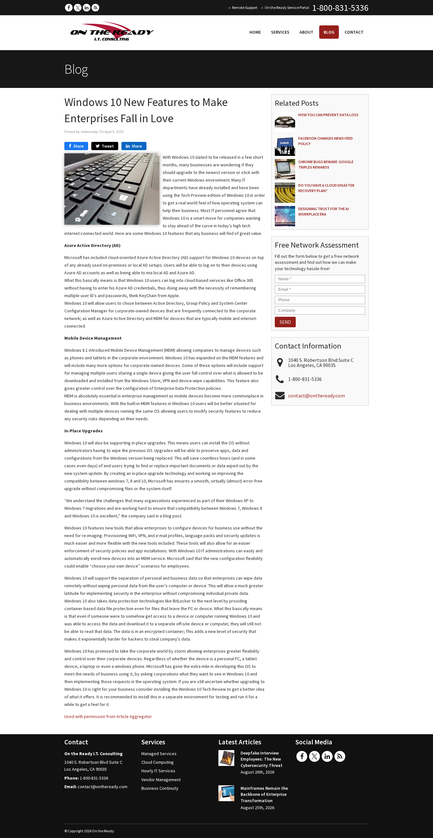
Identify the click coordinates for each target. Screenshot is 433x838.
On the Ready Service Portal (287, 7)
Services (280, 32)
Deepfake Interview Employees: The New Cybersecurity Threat (261, 759)
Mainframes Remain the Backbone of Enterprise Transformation (264, 794)
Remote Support (244, 7)
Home (255, 32)
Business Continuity (159, 788)
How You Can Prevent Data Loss (328, 114)
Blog (329, 32)
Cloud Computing (157, 762)
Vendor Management (161, 779)
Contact (354, 32)
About (306, 32)
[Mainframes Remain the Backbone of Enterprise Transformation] (226, 794)
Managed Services (159, 753)
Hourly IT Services (158, 771)
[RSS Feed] (95, 7)
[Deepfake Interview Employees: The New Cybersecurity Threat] (226, 759)
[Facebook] (68, 7)
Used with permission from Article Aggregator (108, 716)
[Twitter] (77, 7)
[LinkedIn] (86, 7)
